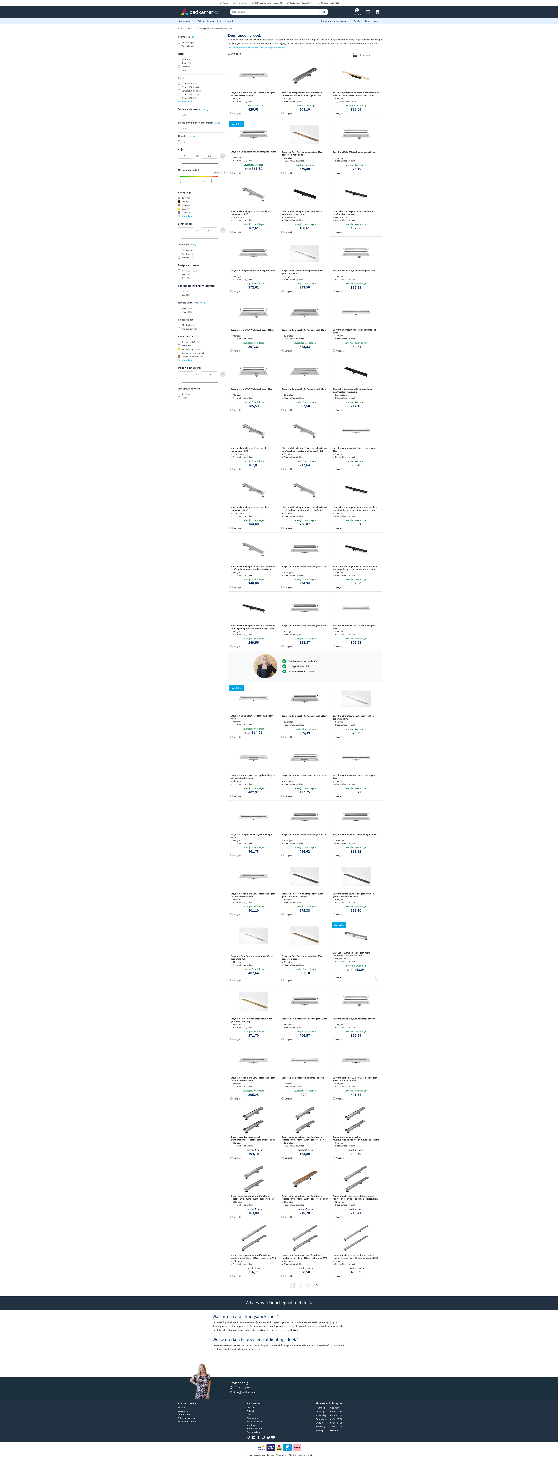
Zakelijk (357, 20)
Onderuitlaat (189, 328)
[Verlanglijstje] (367, 12)
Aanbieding (187, 42)
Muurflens (187, 257)
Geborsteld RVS (190, 342)
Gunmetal (187, 212)
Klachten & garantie (187, 1421)
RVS (185, 198)
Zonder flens (189, 250)
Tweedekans (188, 46)
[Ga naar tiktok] (249, 1437)
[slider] (180, 163)
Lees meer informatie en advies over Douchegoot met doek (256, 47)
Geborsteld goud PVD (192, 349)
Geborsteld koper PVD (192, 356)
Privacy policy (281, 1455)
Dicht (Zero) (189, 270)
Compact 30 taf (190, 94)
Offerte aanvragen (187, 1418)
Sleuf (185, 274)
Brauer (186, 63)
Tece (185, 70)
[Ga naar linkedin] (254, 1437)
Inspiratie (230, 20)
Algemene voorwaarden (255, 1455)
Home (180, 28)
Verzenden (183, 1411)
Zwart (186, 201)
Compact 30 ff (189, 83)
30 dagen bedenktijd (330, 3)
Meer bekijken (185, 101)
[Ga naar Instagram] (263, 1437)
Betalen (181, 1407)
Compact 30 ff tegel (191, 87)
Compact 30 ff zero (191, 90)
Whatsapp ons (243, 1387)
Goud (185, 208)
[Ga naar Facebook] (258, 1437)
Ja (183, 114)
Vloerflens (187, 253)
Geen (185, 278)
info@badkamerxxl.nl (247, 1392)
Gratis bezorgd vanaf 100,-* (301, 3)
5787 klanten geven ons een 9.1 (268, 3)
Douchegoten (203, 28)
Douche (190, 28)
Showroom (326, 20)
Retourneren (184, 1414)
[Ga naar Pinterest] (268, 1437)
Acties (201, 20)
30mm (186, 308)
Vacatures (251, 1424)
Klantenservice (371, 20)
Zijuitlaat (188, 325)
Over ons (251, 1407)
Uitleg (194, 37)
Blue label (187, 59)
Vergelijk (237, 113)
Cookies (270, 1455)
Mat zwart (187, 345)
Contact (250, 1414)
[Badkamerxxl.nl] (200, 11)
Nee (185, 294)
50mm (186, 311)
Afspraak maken (342, 20)
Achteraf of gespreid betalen (234, 3)
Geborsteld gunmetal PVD (194, 353)
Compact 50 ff (189, 98)
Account (357, 14)
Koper (186, 205)
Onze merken (253, 1431)
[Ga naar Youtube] (273, 1437)
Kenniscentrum (214, 20)
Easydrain (188, 66)
